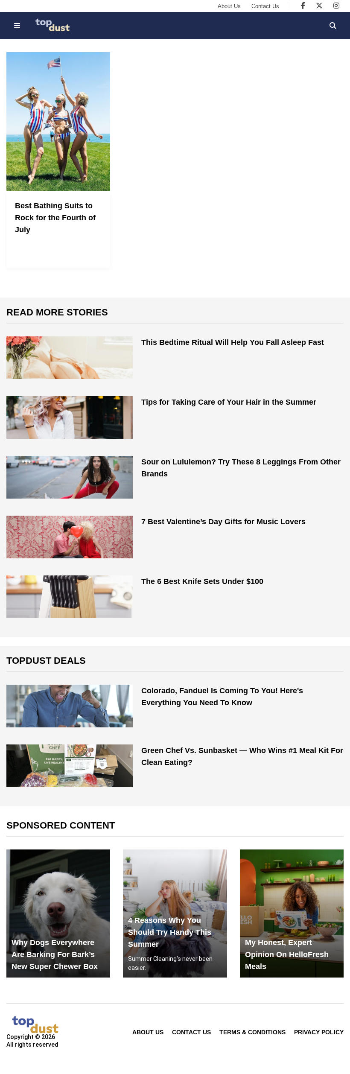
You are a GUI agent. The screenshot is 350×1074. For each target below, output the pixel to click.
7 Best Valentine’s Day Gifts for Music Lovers (223, 521)
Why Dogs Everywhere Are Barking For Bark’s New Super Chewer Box (55, 954)
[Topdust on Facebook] (303, 5)
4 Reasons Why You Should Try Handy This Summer (169, 932)
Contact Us (265, 6)
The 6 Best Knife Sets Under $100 (202, 581)
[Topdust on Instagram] (336, 5)
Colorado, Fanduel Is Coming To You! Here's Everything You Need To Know (222, 696)
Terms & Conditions (252, 1032)
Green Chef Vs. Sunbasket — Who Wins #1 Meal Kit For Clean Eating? (242, 756)
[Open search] (333, 25)
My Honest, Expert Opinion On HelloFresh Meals (287, 954)
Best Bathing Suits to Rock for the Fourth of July (55, 217)
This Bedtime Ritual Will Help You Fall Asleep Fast (232, 342)
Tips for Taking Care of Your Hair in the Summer (228, 402)
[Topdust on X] (319, 5)
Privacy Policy (319, 1032)
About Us (229, 6)
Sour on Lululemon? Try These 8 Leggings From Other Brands (241, 468)
